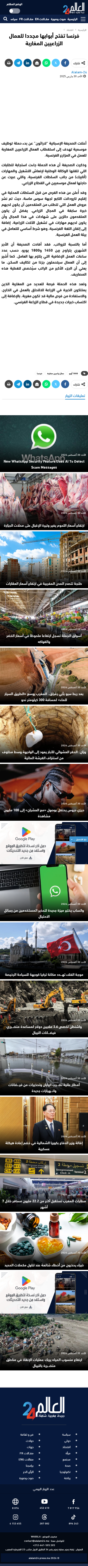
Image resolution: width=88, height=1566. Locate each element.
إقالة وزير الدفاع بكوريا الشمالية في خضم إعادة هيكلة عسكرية (44, 1145)
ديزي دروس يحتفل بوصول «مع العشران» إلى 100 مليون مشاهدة (44, 813)
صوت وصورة (58, 19)
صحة (67, 1465)
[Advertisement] (44, 109)
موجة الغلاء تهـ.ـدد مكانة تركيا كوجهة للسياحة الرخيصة (44, 974)
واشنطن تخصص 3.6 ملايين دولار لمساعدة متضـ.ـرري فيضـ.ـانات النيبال (44, 1029)
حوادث (30, 1440)
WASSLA (36, 1536)
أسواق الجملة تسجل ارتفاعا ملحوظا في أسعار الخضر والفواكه (44, 638)
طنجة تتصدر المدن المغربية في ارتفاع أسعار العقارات (44, 583)
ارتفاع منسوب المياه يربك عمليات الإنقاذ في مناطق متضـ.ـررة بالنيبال (44, 1362)
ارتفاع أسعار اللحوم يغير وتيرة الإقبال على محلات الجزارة (44, 525)
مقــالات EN (42, 19)
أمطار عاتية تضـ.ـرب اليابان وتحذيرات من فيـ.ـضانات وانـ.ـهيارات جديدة (44, 1087)
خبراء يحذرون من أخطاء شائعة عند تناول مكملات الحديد (44, 1265)
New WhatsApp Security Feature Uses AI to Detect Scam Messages (44, 464)
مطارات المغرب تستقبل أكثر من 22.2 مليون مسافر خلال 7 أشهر (44, 1204)
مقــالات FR (26, 19)
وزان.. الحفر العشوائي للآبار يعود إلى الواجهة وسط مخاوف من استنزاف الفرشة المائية (44, 754)
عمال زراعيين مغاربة (55, 373)
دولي (67, 1440)
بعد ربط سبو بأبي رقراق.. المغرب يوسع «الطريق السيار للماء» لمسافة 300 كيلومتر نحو (44, 696)
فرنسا (39, 373)
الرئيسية (72, 19)
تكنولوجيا (65, 1471)
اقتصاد (66, 1446)
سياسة (13, 19)
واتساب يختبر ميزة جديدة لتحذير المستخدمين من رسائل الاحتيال (44, 913)
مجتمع (66, 1459)
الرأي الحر (28, 1471)
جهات (30, 1446)
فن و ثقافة (27, 1434)
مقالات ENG (26, 1459)
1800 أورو (73, 373)
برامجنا (30, 1465)
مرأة (68, 1453)
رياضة (67, 1477)
